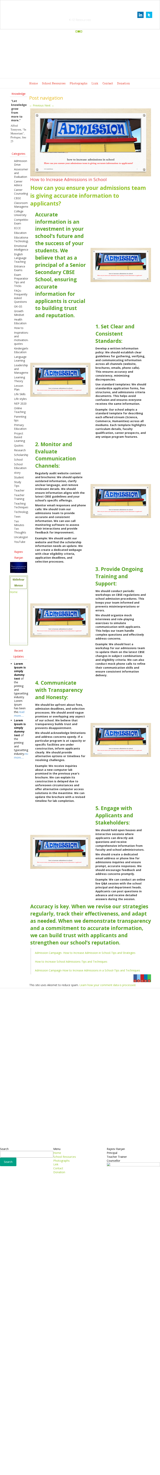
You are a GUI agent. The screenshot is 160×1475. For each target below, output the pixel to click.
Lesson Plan (18, 387)
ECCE (17, 228)
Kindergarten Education (22, 350)
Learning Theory (19, 379)
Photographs (78, 83)
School (18, 459)
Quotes (18, 445)
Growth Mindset (19, 313)
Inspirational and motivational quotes (22, 338)
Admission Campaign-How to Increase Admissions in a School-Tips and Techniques (87, 970)
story (17, 472)
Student (19, 477)
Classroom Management (22, 204)
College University (20, 213)
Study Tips (17, 484)
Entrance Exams (19, 268)
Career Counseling (21, 191)
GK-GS (18, 306)
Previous (36, 105)
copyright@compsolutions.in (80, 1469)
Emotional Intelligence (21, 247)
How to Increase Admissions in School (68, 179)
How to (18, 328)
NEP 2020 (20, 403)
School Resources (54, 83)
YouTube (19, 542)
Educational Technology (21, 239)
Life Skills (20, 394)
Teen (17, 516)
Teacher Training (19, 497)
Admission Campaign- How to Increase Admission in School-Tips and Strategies (85, 953)
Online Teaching (20, 410)
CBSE (17, 198)
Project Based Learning (19, 437)
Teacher (19, 490)
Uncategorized (23, 537)
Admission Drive (20, 162)
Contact (107, 83)
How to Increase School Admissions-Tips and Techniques (71, 961)
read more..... (19, 713)
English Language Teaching (20, 258)
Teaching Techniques (21, 505)
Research (20, 450)
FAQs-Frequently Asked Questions (20, 296)
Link (95, 83)
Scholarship (21, 455)
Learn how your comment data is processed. (107, 985)
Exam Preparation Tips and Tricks (21, 280)
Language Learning (20, 358)
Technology (21, 512)
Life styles (20, 399)
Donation (123, 83)
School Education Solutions (80, 14)
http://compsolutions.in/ (63, 1465)
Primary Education (20, 427)
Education (20, 233)
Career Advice (18, 183)
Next (49, 105)
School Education (20, 466)
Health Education (20, 321)
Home (33, 83)
